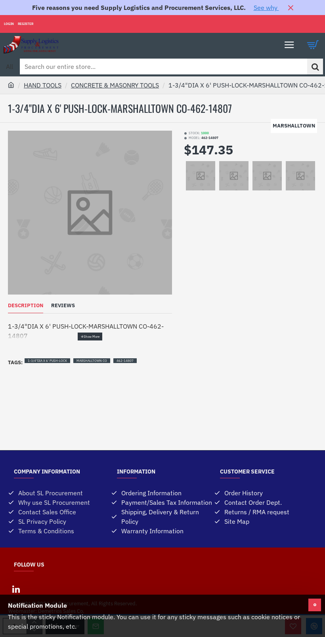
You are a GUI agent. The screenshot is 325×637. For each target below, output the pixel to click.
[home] (11, 85)
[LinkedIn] (16, 589)
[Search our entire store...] (315, 66)
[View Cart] (313, 45)
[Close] (290, 7)
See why (266, 7)
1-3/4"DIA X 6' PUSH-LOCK (47, 361)
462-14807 (125, 361)
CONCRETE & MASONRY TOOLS (115, 85)
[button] (90, 336)
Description (25, 305)
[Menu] (289, 45)
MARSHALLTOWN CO (91, 361)
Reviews (63, 305)
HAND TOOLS (42, 85)
